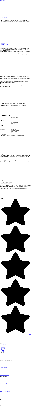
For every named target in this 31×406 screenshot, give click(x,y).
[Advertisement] (15, 111)
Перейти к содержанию (2, 0)
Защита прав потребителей (4, 346)
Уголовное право (3, 350)
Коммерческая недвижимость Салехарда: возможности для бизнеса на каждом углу (8, 383)
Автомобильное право (3, 344)
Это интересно (3, 351)
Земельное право (3, 347)
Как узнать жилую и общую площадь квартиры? (5, 391)
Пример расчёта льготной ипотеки (5, 44)
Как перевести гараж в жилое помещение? (4, 375)
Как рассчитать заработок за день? (3, 367)
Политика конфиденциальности (4, 403)
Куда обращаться (3, 43)
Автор (2, 400)
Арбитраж (2, 345)
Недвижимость (3, 348)
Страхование (2, 349)
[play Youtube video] (15, 65)
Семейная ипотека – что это (4, 41)
